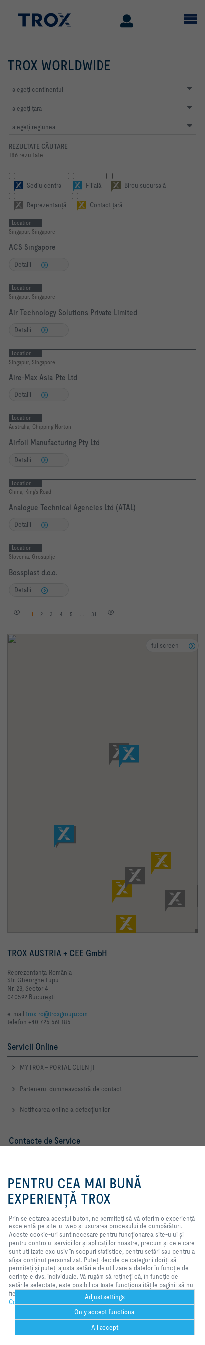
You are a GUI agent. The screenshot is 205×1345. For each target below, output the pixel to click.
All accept (104, 1327)
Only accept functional (105, 1312)
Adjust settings (105, 1297)
